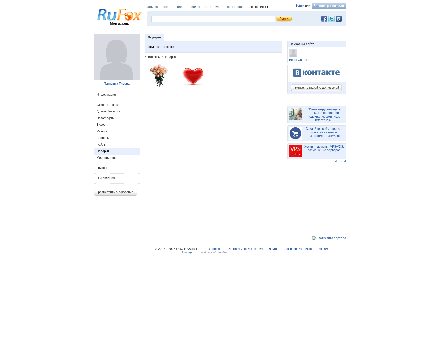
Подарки (103, 151)
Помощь (187, 252)
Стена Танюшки (108, 105)
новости (167, 7)
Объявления (106, 178)
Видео (101, 124)
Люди (273, 249)
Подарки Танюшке (161, 47)
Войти (299, 5)
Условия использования (245, 249)
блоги (219, 7)
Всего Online (298, 60)
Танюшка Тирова (117, 83)
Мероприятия (107, 158)
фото (208, 7)
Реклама (324, 249)
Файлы (101, 144)
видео (195, 7)
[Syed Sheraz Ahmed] (293, 53)
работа (182, 7)
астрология (235, 7)
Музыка (102, 131)
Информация (106, 94)
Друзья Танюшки (108, 111)
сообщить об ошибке (213, 252)
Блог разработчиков (297, 249)
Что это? (340, 161)
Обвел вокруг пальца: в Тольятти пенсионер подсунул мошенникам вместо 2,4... (324, 115)
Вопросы (103, 138)
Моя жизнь (119, 23)
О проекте (215, 249)
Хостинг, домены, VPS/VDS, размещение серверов (324, 148)
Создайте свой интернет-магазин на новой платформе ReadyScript (324, 132)
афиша (152, 7)
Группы (102, 168)
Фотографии (106, 118)
